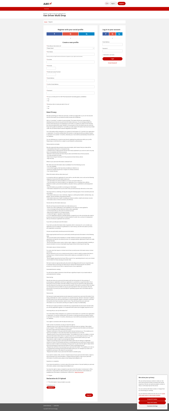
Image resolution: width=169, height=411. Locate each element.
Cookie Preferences (47, 405)
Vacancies (46, 9)
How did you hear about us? (54, 46)
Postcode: (49, 65)
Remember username (109, 54)
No (48, 100)
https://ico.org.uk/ (79, 372)
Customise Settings (152, 406)
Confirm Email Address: (53, 84)
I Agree (50, 375)
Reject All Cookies (152, 402)
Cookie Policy (56, 405)
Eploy (56, 408)
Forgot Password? (112, 63)
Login (112, 59)
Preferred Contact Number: (54, 72)
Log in (112, 3)
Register (121, 3)
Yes (48, 99)
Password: (49, 90)
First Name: (50, 52)
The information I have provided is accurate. (59, 382)
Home (45, 22)
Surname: (49, 59)
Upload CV (51, 387)
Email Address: (50, 78)
